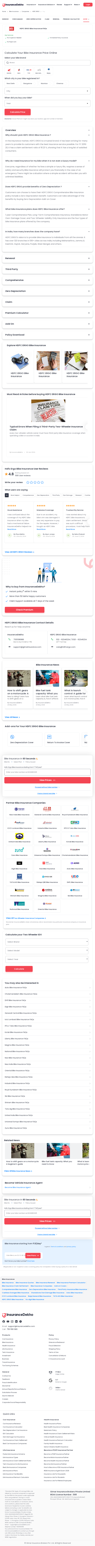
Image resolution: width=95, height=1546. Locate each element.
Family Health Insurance (53, 1443)
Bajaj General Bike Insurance (39, 1296)
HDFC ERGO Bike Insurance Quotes (20, 376)
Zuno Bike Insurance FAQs (16, 1128)
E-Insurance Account (57, 1359)
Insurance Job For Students (54, 1477)
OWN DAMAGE (17, 19)
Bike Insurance (8, 1282)
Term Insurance (8, 1352)
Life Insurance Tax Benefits (13, 1474)
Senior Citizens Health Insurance (56, 1447)
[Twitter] (20, 1321)
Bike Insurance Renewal (45, 1282)
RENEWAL (56, 19)
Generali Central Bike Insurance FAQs (21, 1013)
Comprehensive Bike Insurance (14, 1289)
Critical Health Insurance (53, 1437)
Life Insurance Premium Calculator (16, 1477)
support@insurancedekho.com (21, 1326)
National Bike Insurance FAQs (17, 1051)
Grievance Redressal (56, 1342)
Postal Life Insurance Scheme (14, 1454)
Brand (12, 62)
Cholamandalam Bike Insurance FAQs (21, 994)
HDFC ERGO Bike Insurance (12, 1299)
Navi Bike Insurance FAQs (15, 1058)
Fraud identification (9, 1382)
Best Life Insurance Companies (14, 1467)
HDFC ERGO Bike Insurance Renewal (75, 376)
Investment (6, 1356)
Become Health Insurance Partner (56, 1461)
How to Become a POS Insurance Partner (59, 1467)
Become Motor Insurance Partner (56, 1457)
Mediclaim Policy (50, 1430)
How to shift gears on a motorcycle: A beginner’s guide (22, 1162)
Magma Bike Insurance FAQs (17, 1045)
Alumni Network (8, 1396)
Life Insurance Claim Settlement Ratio (17, 1461)
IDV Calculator (8, 1434)
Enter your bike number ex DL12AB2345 (21, 772)
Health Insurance (8, 1346)
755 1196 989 (12, 1329)
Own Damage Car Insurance (14, 1437)
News (76, 5)
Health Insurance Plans (52, 1424)
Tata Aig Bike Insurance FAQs (17, 1109)
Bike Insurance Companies (41, 1286)
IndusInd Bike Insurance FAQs (17, 1083)
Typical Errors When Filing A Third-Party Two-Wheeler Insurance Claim (46, 428)
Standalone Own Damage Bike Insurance (47, 1293)
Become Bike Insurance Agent (18, 1187)
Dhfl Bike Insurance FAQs (15, 1000)
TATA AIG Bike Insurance (63, 1296)
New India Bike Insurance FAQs (18, 1064)
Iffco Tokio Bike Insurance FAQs (18, 1026)
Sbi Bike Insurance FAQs (15, 1096)
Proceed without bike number (46, 787)
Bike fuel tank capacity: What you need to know (47, 692)
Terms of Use (53, 1352)
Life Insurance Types (10, 1457)
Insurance (31, 5)
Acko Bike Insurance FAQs (16, 987)
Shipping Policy (54, 1349)
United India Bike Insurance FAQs (19, 1115)
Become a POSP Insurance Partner (56, 1454)
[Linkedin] (16, 1321)
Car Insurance (7, 1339)
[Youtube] (7, 1321)
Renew (59, 5)
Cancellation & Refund (57, 1356)
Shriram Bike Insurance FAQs (17, 1102)
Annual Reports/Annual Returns (14, 1389)
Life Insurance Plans (10, 1471)
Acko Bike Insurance (74, 1293)
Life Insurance (7, 1349)
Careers (5, 1399)
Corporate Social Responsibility (14, 1402)
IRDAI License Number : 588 (63, 1494)
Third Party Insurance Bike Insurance (72, 1289)
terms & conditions (57, 1247)
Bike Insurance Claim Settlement (15, 1286)
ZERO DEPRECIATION (33, 19)
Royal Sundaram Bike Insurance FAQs (21, 1090)
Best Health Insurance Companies (57, 1427)
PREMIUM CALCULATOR (71, 19)
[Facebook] (3, 1321)
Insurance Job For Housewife (54, 1474)
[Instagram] (12, 1321)
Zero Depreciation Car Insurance (15, 1430)
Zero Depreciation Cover (22, 742)
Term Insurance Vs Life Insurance (15, 1464)
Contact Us (6, 1376)
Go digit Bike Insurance (34, 1299)
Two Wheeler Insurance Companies (29, 918)
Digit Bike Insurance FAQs (15, 1006)
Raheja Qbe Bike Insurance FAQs (19, 1077)
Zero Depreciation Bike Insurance (42, 1289)
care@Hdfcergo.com (65, 647)
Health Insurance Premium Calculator (58, 1440)
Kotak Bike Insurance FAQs (16, 1032)
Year (8, 103)
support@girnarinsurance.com (27, 647)
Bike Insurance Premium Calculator (71, 1282)
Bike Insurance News (21, 1171)
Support (67, 5)
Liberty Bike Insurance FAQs (16, 1038)
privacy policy (71, 1247)
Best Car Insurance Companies (15, 1443)
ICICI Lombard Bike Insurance (14, 1296)
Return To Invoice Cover (58, 742)
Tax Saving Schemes (10, 1365)
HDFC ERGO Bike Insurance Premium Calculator (48, 378)
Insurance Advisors (45, 5)
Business (5, 1359)
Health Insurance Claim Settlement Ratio (59, 1434)
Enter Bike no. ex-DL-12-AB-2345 (17, 1255)
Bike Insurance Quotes (25, 1282)
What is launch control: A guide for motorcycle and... (75, 692)
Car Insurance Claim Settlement (15, 1440)
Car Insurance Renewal (12, 1424)
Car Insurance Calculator (12, 1427)
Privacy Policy (54, 1339)
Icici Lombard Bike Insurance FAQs (19, 1019)
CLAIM (47, 19)
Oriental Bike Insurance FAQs (17, 1070)
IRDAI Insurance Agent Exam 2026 (56, 1471)
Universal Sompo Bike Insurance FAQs (21, 1121)
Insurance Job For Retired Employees (57, 1481)
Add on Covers (60, 1286)
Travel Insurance (8, 1362)
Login (88, 5)
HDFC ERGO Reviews (22, 552)
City (8, 91)
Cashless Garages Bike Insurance (15, 1293)
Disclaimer (6, 1386)
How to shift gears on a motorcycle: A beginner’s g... (18, 692)
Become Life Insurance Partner (55, 1464)
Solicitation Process (9, 1392)
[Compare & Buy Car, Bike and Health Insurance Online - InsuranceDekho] (13, 5)
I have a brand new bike (46, 793)
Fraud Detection (55, 1346)
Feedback (6, 1379)
